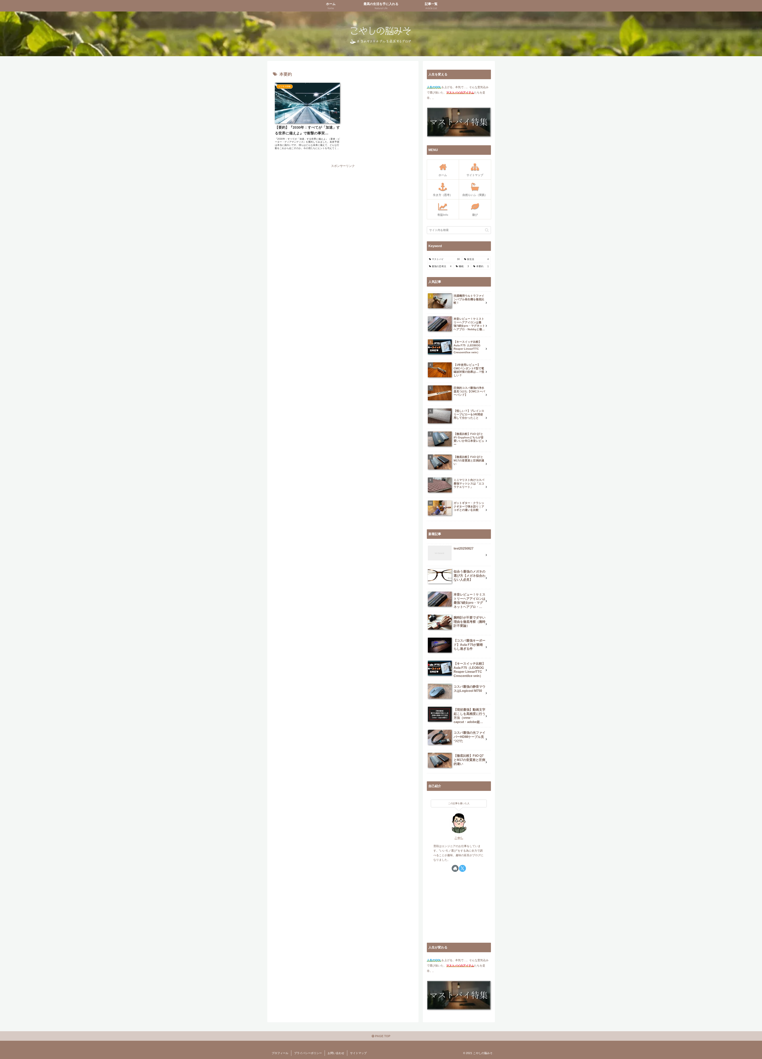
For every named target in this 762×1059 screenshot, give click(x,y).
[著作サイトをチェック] (455, 868)
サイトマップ (358, 1053)
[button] (486, 230)
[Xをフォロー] (462, 868)
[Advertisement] (343, 196)
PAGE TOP (382, 1036)
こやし (458, 837)
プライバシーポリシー (308, 1053)
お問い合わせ (336, 1053)
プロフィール (280, 1053)
